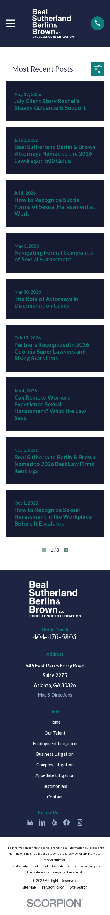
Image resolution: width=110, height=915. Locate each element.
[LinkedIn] (42, 822)
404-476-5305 (55, 637)
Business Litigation (55, 754)
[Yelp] (54, 822)
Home (55, 722)
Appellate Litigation (55, 775)
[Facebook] (66, 822)
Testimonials (55, 786)
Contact (55, 796)
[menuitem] (29, 887)
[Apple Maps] (80, 822)
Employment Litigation (55, 743)
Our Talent (55, 732)
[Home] (52, 23)
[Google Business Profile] (30, 822)
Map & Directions (55, 694)
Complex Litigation (55, 764)
